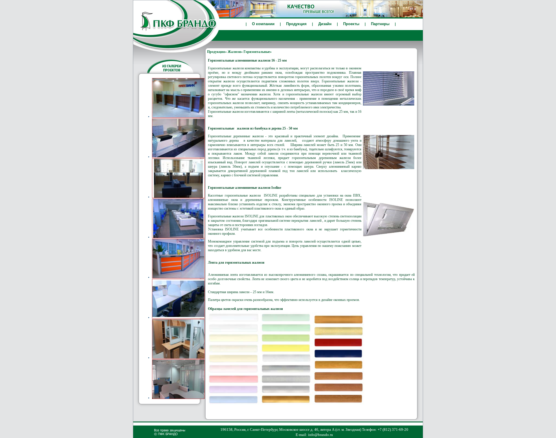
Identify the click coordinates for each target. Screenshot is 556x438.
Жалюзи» (235, 52)
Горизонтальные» (258, 52)
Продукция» (217, 52)
